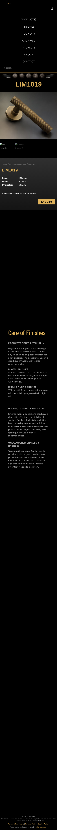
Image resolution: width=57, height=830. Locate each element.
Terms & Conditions (16, 824)
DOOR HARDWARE (17, 164)
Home (4, 164)
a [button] (52, 8)
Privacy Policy (30, 824)
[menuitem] (28, 18)
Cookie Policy (43, 824)
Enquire (46, 201)
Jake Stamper (41, 827)
